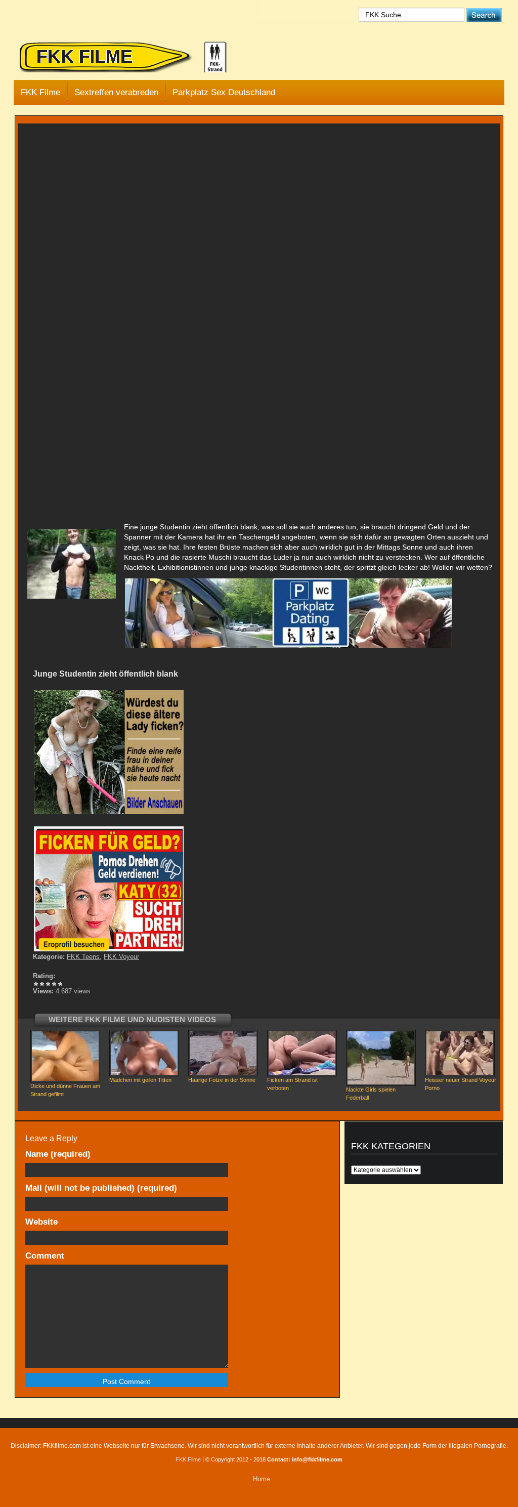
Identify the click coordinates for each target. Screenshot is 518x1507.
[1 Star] (36, 984)
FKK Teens (83, 956)
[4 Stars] (54, 984)
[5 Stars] (60, 984)
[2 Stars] (42, 984)
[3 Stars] (48, 984)
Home (261, 1479)
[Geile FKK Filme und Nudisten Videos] (130, 57)
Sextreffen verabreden (116, 92)
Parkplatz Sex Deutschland (223, 92)
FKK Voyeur (121, 956)
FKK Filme (40, 92)
